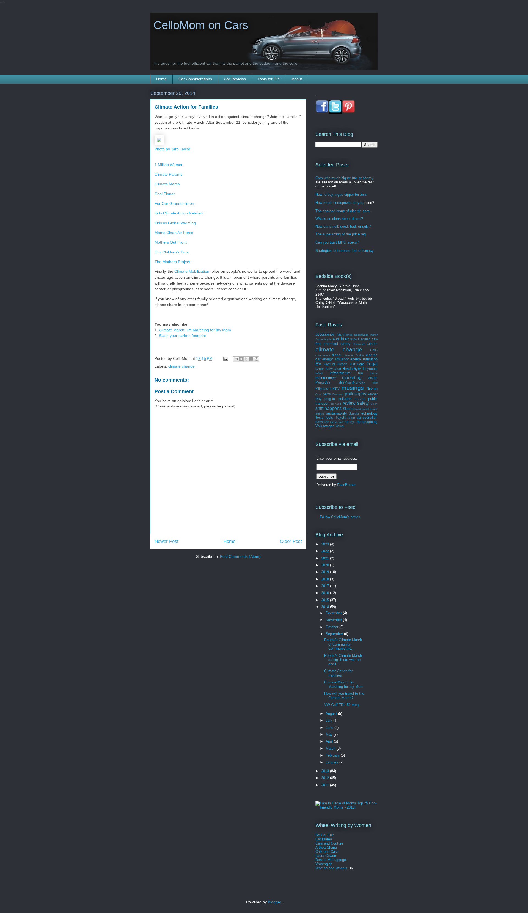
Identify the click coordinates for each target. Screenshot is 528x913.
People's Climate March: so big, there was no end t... (343, 659)
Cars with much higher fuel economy (344, 178)
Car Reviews (235, 79)
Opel (318, 394)
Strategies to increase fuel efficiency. (345, 251)
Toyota (341, 417)
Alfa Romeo (344, 334)
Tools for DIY (269, 79)
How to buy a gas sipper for (341, 194)
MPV (336, 388)
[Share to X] (246, 359)
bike (345, 338)
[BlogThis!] (241, 359)
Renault (336, 403)
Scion (374, 403)
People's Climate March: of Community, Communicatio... (343, 644)
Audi (336, 339)
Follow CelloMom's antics (337, 517)
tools (329, 417)
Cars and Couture (329, 843)
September (335, 634)
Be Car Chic (325, 835)
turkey (349, 422)
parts (327, 394)
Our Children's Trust (172, 252)
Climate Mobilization (191, 271)
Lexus (374, 373)
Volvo (340, 426)
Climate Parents (168, 174)
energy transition (364, 359)
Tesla (319, 417)
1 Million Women (169, 164)
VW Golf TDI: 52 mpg (341, 705)
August (332, 713)
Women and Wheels (331, 868)
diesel (336, 355)
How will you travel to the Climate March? (344, 695)
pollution (344, 399)
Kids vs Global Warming (175, 223)
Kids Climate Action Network (179, 213)
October (332, 627)
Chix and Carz (326, 851)
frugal (372, 364)
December (334, 613)
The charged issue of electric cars (342, 211)
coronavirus (322, 355)
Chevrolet (359, 344)
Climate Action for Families (338, 673)
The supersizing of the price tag (340, 234)
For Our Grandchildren (174, 203)
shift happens (328, 408)
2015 (325, 600)
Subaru (320, 413)
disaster (349, 355)
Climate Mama (167, 184)
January (332, 762)
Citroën (372, 344)
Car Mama (323, 839)
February (333, 755)
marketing (351, 377)
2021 (325, 558)
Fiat (352, 364)
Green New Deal (328, 369)
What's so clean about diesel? (339, 219)
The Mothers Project (172, 262)
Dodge (360, 355)
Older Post (291, 541)
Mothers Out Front (171, 242)
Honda (347, 369)
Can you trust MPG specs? (337, 242)
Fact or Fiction (335, 364)
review (349, 403)
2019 (325, 572)
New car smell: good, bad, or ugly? (343, 226)
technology (369, 413)
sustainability (336, 413)
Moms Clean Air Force (174, 232)
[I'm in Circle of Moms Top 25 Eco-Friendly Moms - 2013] (346, 807)
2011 (325, 785)
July (329, 720)
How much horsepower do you (339, 203)
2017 (325, 586)
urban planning (366, 422)
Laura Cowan (325, 856)
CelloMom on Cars (199, 25)
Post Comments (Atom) (240, 556)
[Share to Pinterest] (256, 359)
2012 (325, 778)
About (297, 79)
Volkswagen (324, 426)
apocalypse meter (366, 334)
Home (161, 79)
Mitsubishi (323, 388)
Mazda (372, 378)
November (334, 620)
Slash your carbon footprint (182, 335)
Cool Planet (165, 194)
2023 (325, 544)
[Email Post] (225, 358)
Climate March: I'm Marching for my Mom (195, 330)
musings (353, 388)
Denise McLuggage (330, 860)
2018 (325, 579)
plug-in (329, 399)
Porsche (360, 399)
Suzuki (354, 413)
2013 (325, 771)
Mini (375, 382)
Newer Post (166, 541)
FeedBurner (346, 485)
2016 (325, 593)
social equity (370, 408)
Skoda (348, 408)
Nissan (372, 389)
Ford (360, 364)
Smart (357, 408)
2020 (325, 565)
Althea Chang (326, 847)
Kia (360, 373)
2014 (325, 607)
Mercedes (322, 382)
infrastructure (340, 373)
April (330, 741)
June (330, 728)
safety (363, 403)
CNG (374, 350)
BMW (353, 339)
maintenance (325, 378)
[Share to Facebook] (251, 359)
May (330, 734)
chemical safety (337, 344)
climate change (181, 366)
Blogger (274, 902)
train (351, 417)
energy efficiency (335, 359)
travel (333, 422)
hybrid (359, 369)
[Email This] (235, 359)
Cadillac (364, 339)
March (331, 748)
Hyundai (371, 369)
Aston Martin (323, 339)
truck (341, 422)
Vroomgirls (323, 864)
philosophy (355, 393)
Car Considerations (195, 79)
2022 (325, 551)
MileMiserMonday (351, 382)
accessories (325, 334)
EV (318, 364)
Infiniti (319, 373)
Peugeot (337, 394)
